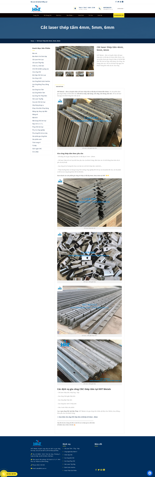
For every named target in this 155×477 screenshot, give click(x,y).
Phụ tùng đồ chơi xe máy (39, 133)
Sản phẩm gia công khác (39, 136)
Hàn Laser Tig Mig (37, 99)
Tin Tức (91, 15)
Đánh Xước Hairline (69, 467)
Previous (51, 59)
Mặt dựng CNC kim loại (39, 121)
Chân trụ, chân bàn (38, 66)
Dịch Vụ (58, 15)
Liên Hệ (100, 15)
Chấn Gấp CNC (68, 455)
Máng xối (35, 114)
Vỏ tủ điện (35, 152)
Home (32, 41)
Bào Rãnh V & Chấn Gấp (39, 56)
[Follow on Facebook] (116, 2)
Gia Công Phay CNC (69, 461)
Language (120, 8)
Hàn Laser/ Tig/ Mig (69, 464)
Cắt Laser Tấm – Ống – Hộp (71, 448)
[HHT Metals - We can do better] (36, 8)
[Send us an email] (120, 2)
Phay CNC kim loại (37, 127)
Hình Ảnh (81, 15)
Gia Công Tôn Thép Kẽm (39, 96)
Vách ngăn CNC (37, 148)
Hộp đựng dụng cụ (38, 105)
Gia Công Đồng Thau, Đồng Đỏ (40, 85)
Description (59, 86)
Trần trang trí (36, 142)
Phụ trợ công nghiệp (38, 130)
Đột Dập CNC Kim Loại (39, 75)
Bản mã (34, 53)
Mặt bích (35, 117)
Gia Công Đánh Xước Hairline (41, 81)
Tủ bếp (34, 145)
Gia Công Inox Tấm (38, 89)
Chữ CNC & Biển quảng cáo (40, 69)
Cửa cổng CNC (36, 72)
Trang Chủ (36, 15)
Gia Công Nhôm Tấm (38, 93)
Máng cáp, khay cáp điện (39, 111)
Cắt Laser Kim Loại (38, 59)
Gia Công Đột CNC (69, 458)
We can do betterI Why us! (39, 2)
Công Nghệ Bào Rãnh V (70, 451)
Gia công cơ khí (37, 78)
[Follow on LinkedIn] (122, 2)
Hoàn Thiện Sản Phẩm (70, 470)
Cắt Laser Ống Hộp (38, 62)
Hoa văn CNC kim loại (38, 102)
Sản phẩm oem (37, 139)
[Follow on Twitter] (118, 2)
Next (96, 59)
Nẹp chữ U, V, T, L (37, 124)
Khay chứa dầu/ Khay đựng (40, 108)
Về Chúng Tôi (47, 15)
